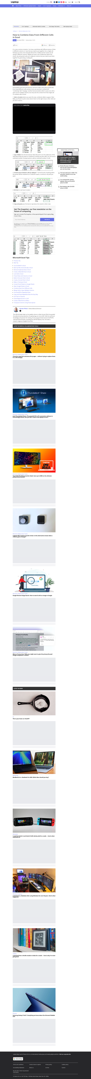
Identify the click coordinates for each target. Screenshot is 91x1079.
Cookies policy (65, 1064)
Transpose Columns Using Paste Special (24, 302)
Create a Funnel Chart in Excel (22, 280)
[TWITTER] (20, 311)
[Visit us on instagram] (61, 2)
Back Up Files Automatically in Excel (23, 267)
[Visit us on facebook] (54, 2)
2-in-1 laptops (25, 26)
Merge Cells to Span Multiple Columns (24, 290)
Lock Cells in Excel (18, 274)
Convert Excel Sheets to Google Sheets (24, 284)
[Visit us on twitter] (57, 2)
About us (31, 1067)
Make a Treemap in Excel (20, 282)
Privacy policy (49, 1064)
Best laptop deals (68, 26)
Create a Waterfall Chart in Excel (22, 272)
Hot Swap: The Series (54, 26)
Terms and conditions (18, 1064)
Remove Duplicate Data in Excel (22, 270)
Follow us (45, 45)
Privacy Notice (17, 224)
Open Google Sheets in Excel (21, 286)
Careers (63, 1067)
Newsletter (53, 45)
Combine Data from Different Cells (23, 288)
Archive (47, 1067)
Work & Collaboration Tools (24, 31)
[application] (34, 119)
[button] (77, 2)
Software (15, 31)
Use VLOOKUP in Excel (20, 265)
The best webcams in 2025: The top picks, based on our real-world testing (68, 174)
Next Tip (16, 263)
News (14, 40)
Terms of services (31, 223)
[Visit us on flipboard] (63, 2)
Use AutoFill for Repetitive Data (22, 292)
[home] (13, 5)
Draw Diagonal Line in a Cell (21, 298)
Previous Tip (17, 261)
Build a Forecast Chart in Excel (22, 278)
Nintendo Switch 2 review (39, 26)
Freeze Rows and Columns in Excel (23, 276)
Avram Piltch (21, 40)
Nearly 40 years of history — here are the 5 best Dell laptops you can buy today (68, 167)
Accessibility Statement (18, 1067)
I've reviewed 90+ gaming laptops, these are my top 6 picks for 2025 (67, 181)
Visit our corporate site (65, 1054)
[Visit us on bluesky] (59, 2)
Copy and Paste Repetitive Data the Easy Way (26, 294)
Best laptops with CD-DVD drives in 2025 (67, 187)
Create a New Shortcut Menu (21, 300)
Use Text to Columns (19, 296)
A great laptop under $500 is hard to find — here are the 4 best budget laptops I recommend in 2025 (67, 160)
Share (16, 45)
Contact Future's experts (35, 1064)
